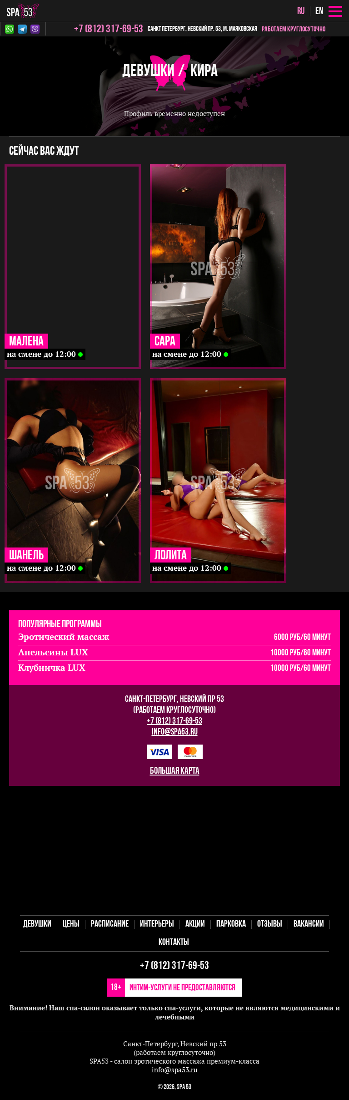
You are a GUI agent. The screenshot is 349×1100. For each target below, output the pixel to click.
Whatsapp (11, 29)
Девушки (148, 71)
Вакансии (309, 924)
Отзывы (269, 924)
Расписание (110, 924)
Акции (195, 924)
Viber (36, 29)
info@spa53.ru (175, 732)
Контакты (174, 942)
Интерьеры (157, 924)
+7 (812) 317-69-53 (174, 721)
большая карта (174, 771)
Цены (71, 924)
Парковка (231, 924)
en (319, 11)
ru (300, 11)
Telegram (24, 29)
